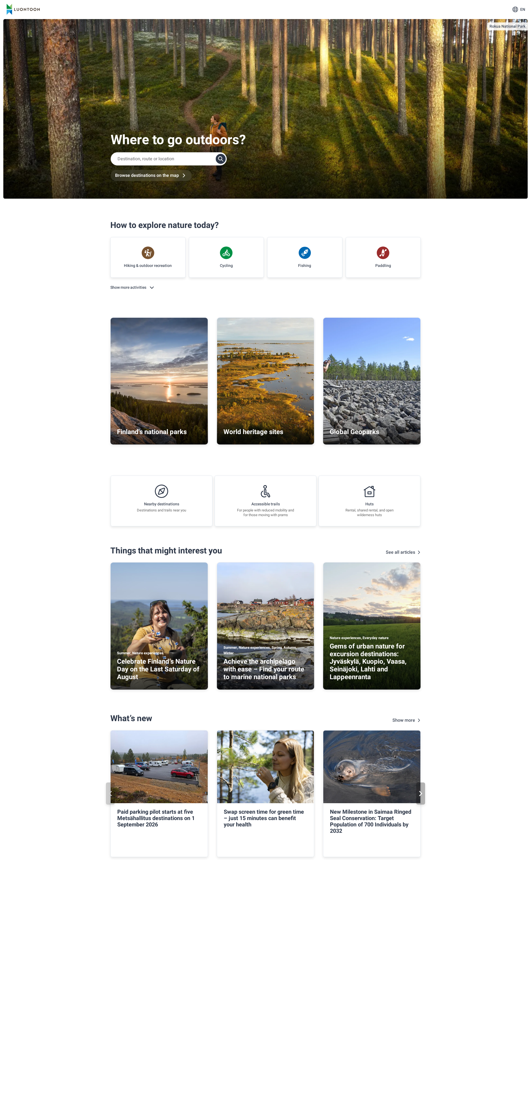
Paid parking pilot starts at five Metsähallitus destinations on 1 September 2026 (156, 818)
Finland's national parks (152, 432)
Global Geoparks (354, 432)
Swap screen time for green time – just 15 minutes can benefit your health (264, 818)
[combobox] (169, 159)
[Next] (420, 793)
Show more (403, 720)
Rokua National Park (507, 26)
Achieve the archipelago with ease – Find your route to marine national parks (263, 669)
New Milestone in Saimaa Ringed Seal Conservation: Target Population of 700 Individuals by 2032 (370, 821)
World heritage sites (253, 432)
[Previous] (110, 793)
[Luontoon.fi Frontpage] (23, 9)
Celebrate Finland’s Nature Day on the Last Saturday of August (158, 669)
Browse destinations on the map (147, 175)
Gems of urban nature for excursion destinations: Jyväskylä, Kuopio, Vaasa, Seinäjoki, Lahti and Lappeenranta (368, 662)
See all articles (400, 552)
